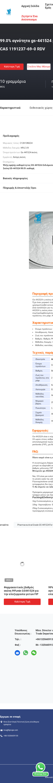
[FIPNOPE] (9, 11)
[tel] (42, 652)
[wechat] (34, 652)
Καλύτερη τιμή (12, 66)
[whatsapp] (25, 652)
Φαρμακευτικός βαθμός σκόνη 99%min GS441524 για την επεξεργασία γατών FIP (21, 591)
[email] (17, 652)
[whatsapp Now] (40, 769)
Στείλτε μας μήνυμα (38, 66)
